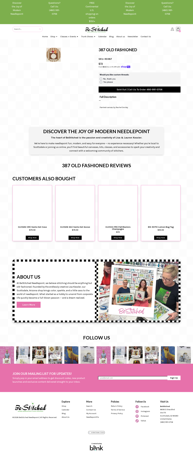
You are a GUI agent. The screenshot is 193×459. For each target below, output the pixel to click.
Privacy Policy (117, 413)
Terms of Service (118, 410)
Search (89, 406)
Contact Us (91, 410)
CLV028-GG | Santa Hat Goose (75, 227)
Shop (64, 406)
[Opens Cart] (178, 29)
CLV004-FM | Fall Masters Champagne (118, 228)
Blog (64, 413)
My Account (91, 413)
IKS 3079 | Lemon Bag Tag (161, 227)
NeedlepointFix (92, 417)
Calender (65, 410)
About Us (65, 417)
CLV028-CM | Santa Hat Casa (32, 227)
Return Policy (116, 406)
